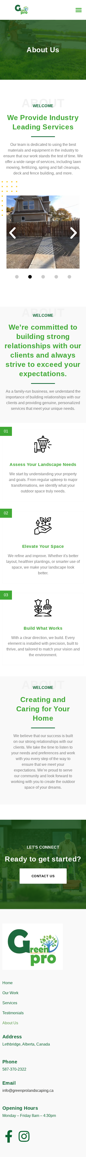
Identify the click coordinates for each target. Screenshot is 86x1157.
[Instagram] (24, 1136)
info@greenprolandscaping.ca (28, 1090)
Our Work (10, 993)
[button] (79, 10)
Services (9, 1003)
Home (7, 983)
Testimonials (13, 1013)
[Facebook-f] (8, 1136)
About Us (10, 1023)
